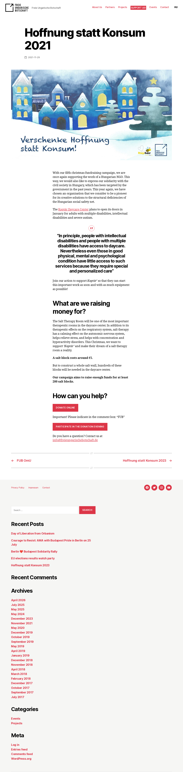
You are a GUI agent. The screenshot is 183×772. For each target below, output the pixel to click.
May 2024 (18, 614)
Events (153, 7)
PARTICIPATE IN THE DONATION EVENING (80, 426)
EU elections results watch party (33, 558)
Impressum (33, 487)
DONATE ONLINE (65, 407)
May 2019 (17, 646)
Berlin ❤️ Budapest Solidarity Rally (34, 551)
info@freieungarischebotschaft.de (75, 440)
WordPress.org (21, 758)
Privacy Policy (17, 487)
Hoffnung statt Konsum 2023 (30, 565)
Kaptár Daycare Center (73, 209)
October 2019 (20, 637)
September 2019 (22, 641)
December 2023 (22, 618)
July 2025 (18, 605)
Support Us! (138, 7)
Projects (122, 7)
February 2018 (21, 678)
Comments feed (22, 754)
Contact (164, 7)
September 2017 (22, 692)
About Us (97, 7)
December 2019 (22, 632)
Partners (110, 7)
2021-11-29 (34, 57)
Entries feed (19, 749)
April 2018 (18, 669)
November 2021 (22, 623)
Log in (15, 744)
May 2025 (17, 609)
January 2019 (20, 655)
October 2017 (20, 688)
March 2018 (19, 674)
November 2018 (22, 664)
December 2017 (22, 683)
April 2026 (18, 600)
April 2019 (18, 651)
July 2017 (17, 697)
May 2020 (18, 628)
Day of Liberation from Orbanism (32, 533)
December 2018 (22, 660)
